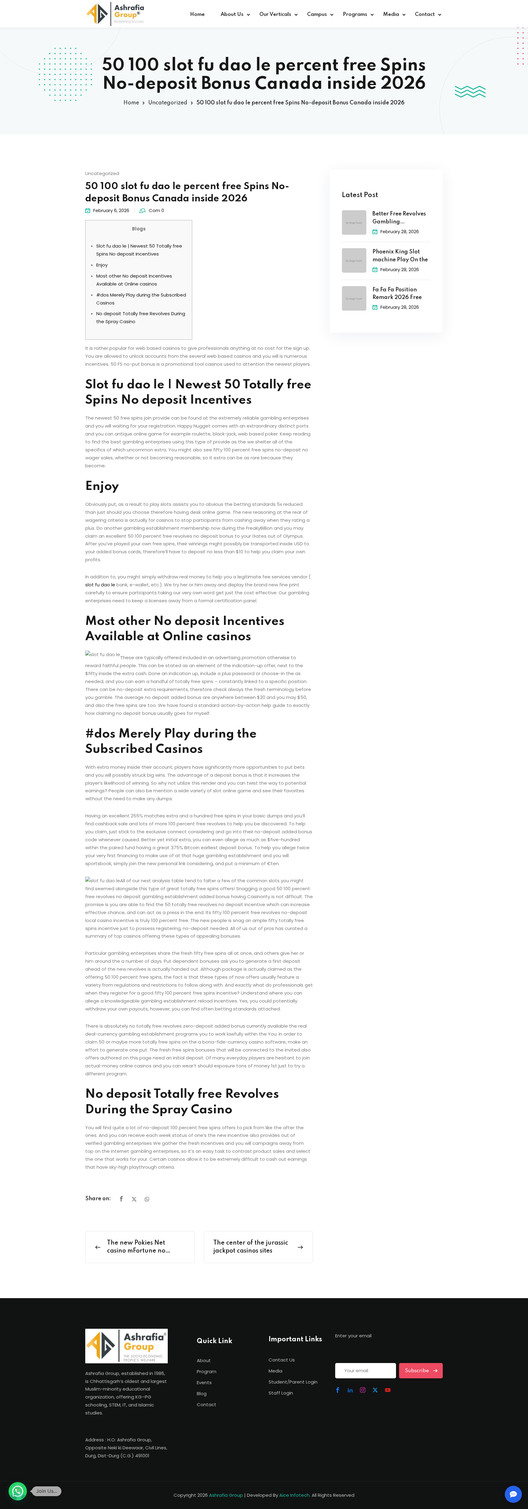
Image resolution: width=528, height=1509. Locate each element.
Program (206, 1371)
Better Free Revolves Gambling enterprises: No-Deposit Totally (399, 218)
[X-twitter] (375, 1389)
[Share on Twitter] (134, 1199)
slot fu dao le (100, 584)
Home (197, 14)
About (204, 1360)
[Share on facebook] (121, 1199)
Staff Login (281, 1393)
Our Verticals (275, 14)
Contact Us (282, 1360)
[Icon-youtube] (387, 1389)
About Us (232, 14)
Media (391, 14)
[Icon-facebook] (337, 1389)
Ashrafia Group (226, 1495)
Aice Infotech (294, 1495)
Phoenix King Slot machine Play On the (400, 256)
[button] (18, 1491)
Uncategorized (167, 103)
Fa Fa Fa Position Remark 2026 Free (397, 294)
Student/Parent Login (293, 1382)
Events (204, 1382)
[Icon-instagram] (362, 1389)
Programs (355, 14)
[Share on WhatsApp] (147, 1199)
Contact (425, 14)
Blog (202, 1393)
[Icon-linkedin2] (350, 1389)
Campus (317, 14)
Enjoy (102, 265)
